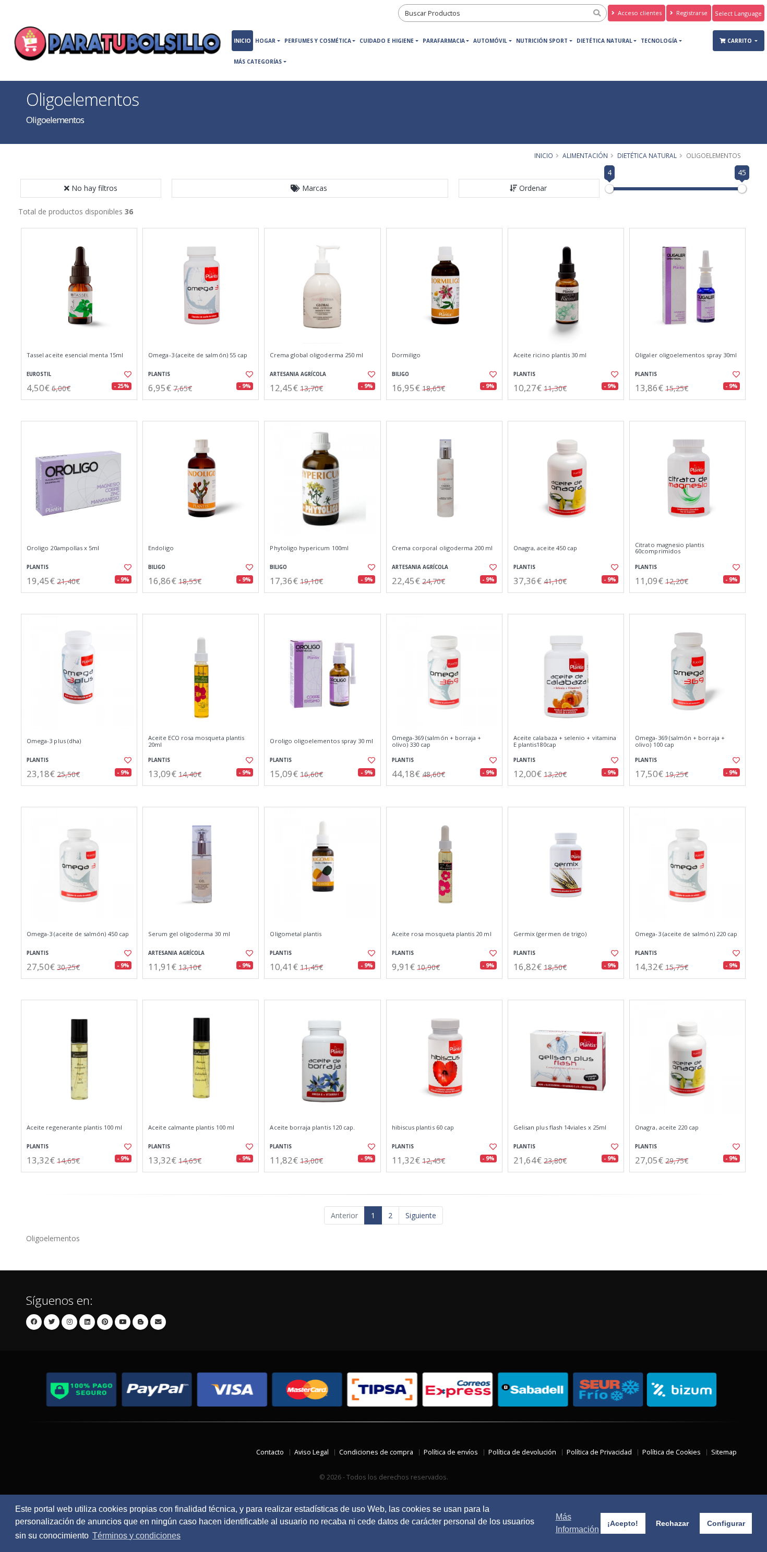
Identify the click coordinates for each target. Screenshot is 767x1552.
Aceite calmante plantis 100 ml (191, 1127)
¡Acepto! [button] (622, 1523)
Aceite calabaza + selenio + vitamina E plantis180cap (564, 741)
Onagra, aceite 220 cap (667, 1127)
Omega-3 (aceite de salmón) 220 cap (686, 934)
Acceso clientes (639, 13)
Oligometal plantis (295, 934)
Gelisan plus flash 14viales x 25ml (559, 1127)
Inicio (242, 40)
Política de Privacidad (599, 1452)
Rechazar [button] (672, 1523)
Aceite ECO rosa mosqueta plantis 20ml (196, 741)
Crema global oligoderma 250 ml (316, 355)
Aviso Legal (311, 1452)
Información (202, 409)
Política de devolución (522, 1452)
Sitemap (724, 1452)
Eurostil (39, 374)
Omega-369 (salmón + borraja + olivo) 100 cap (680, 741)
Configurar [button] (726, 1523)
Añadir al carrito (82, 409)
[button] (310, 188)
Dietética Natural (604, 40)
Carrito (740, 40)
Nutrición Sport (542, 40)
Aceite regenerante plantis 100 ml (74, 1127)
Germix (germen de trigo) (549, 934)
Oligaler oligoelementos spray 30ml (686, 355)
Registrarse (691, 13)
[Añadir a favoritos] (126, 374)
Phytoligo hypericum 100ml (309, 548)
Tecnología (659, 40)
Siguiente (420, 1215)
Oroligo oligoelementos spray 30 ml (321, 741)
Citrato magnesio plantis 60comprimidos (669, 548)
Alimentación (585, 155)
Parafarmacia (444, 40)
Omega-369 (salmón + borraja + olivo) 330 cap (437, 741)
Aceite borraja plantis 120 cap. (312, 1127)
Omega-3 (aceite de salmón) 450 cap (78, 934)
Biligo (400, 374)
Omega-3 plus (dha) (54, 741)
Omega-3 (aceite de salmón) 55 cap (197, 355)
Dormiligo (406, 355)
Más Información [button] (577, 1523)
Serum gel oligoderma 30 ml (189, 934)
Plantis (159, 374)
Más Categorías (258, 61)
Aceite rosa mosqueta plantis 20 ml (442, 934)
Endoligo (160, 548)
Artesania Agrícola (298, 374)
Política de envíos (451, 1452)
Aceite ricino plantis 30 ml (550, 355)
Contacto (270, 1452)
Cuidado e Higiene (386, 40)
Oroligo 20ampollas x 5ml (63, 548)
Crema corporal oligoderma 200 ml (442, 548)
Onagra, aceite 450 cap (545, 548)
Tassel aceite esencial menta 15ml (75, 355)
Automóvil (490, 40)
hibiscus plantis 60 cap (423, 1127)
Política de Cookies (671, 1452)
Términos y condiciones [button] (136, 1535)
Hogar (265, 40)
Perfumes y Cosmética (317, 40)
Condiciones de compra (376, 1452)
